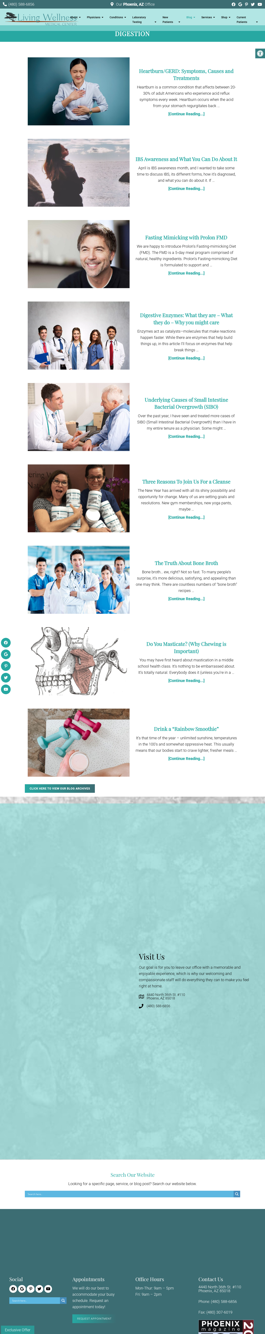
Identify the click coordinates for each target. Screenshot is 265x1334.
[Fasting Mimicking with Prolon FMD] (79, 255)
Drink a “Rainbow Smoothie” (186, 728)
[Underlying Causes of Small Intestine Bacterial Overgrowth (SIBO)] (79, 418)
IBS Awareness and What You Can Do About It (186, 159)
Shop (224, 17)
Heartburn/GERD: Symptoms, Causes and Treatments (186, 74)
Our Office (135, 4)
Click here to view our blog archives (60, 788)
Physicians (93, 17)
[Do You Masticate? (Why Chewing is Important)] (79, 662)
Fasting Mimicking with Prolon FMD (186, 237)
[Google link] (240, 4)
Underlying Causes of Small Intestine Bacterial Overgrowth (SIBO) (186, 403)
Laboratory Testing (139, 20)
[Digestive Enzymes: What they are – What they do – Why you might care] (79, 336)
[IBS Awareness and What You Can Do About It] (79, 174)
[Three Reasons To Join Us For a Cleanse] (79, 499)
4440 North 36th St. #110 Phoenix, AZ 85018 (166, 996)
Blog (189, 17)
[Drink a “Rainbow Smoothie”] (79, 743)
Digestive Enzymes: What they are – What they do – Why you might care (186, 318)
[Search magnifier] (237, 1194)
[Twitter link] (253, 4)
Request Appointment (94, 1318)
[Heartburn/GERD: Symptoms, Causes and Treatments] (79, 92)
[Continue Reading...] (186, 114)
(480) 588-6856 (21, 4)
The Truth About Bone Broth (186, 562)
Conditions (116, 17)
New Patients (168, 20)
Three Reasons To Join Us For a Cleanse (186, 481)
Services (206, 17)
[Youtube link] (260, 4)
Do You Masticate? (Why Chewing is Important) (186, 647)
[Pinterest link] (247, 4)
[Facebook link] (234, 4)
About (74, 17)
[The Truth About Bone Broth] (79, 580)
